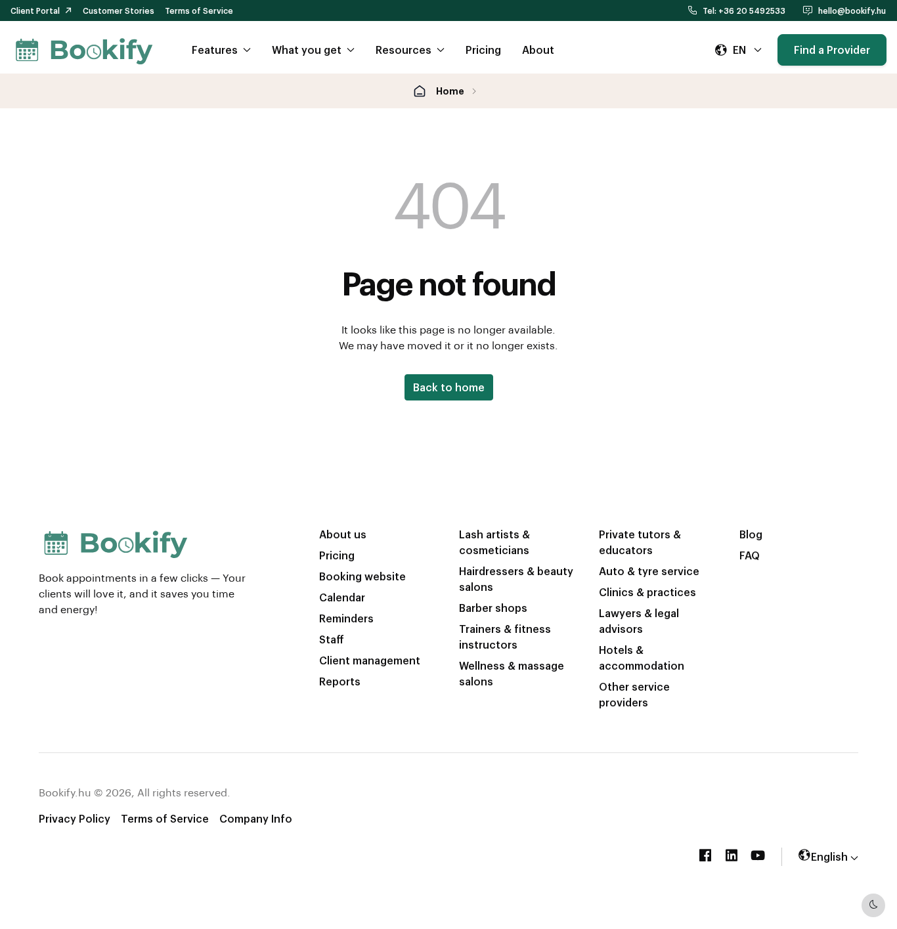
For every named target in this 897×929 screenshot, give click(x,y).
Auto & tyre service (649, 571)
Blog (750, 534)
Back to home (449, 387)
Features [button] (215, 49)
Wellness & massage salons (511, 673)
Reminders (346, 618)
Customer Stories (118, 10)
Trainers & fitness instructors (505, 636)
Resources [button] (403, 49)
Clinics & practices (647, 592)
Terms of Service (199, 10)
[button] (738, 50)
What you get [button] (306, 49)
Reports (340, 681)
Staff (331, 639)
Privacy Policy (74, 818)
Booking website (362, 576)
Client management (369, 660)
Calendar (342, 597)
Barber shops (493, 607)
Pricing (483, 49)
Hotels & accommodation (641, 657)
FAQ (749, 555)
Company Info (255, 818)
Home (450, 90)
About (538, 49)
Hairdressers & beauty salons (516, 579)
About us (342, 534)
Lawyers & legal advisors (639, 621)
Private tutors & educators (640, 542)
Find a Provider (832, 49)
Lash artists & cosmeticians (494, 542)
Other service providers (634, 694)
